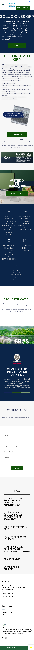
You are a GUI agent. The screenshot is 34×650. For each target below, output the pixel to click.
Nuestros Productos (8, 612)
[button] (29, 1)
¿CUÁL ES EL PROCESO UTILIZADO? (15, 538)
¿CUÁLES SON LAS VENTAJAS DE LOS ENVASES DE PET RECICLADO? (13, 516)
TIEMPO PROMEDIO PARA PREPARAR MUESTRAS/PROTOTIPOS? (17, 549)
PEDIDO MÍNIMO (12, 559)
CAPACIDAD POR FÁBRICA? (12, 568)
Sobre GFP (5, 615)
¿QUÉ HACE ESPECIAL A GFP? (16, 528)
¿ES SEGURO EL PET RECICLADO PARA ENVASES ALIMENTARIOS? (14, 501)
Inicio (3, 610)
